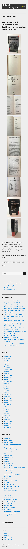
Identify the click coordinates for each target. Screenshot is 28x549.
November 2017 (8, 400)
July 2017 (6, 408)
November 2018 (8, 377)
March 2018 (7, 392)
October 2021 (7, 371)
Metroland (6, 482)
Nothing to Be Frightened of (11, 486)
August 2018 (7, 383)
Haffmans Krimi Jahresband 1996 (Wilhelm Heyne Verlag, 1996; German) (14, 26)
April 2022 (6, 366)
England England (8, 457)
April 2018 (6, 390)
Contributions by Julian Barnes (12, 450)
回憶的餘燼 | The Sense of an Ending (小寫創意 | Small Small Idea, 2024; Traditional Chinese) (15, 333)
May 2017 (6, 411)
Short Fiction (17, 264)
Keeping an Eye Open (9, 471)
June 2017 (6, 410)
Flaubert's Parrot (8, 463)
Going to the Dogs (8, 465)
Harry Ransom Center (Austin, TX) (13, 284)
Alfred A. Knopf (8, 287)
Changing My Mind (9, 448)
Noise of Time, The (9, 484)
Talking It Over (8, 505)
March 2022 (7, 367)
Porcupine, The (8, 492)
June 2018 (6, 387)
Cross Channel (8, 451)
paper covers (5, 264)
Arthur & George (8, 440)
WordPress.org (8, 539)
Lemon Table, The (8, 473)
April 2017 (6, 413)
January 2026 (7, 356)
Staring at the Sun (8, 503)
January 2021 (7, 373)
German (13, 262)
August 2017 (7, 406)
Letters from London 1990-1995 (12, 474)
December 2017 (8, 398)
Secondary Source (8, 497)
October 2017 (7, 402)
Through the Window (9, 507)
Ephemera (6, 459)
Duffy (9, 262)
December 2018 (8, 375)
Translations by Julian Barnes (12, 511)
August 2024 (7, 358)
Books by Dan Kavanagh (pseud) (17, 261)
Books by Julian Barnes (10, 446)
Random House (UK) (9, 286)
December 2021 (8, 369)
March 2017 (7, 415)
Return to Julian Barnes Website (12, 282)
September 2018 (8, 381)
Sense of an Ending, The (10, 499)
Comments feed (8, 537)
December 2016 (8, 421)
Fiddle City (6, 461)
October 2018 (7, 379)
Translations (4, 262)
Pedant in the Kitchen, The (11, 490)
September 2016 (8, 427)
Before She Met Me (9, 442)
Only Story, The (8, 488)
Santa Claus (11, 264)
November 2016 (8, 423)
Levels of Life (7, 476)
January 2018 (7, 396)
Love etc (6, 478)
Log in (5, 533)
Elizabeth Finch (8, 455)
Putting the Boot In (9, 495)
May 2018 (6, 389)
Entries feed (7, 535)
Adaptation (7, 438)
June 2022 (6, 362)
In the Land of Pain (9, 469)
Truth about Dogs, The (10, 513)
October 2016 (7, 425)
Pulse (5, 494)
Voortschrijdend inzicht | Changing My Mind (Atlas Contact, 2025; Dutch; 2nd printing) (14, 316)
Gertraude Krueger (19, 262)
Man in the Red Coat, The (10, 480)
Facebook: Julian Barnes (10, 289)
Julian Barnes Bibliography (8, 545)
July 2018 (6, 385)
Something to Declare (9, 501)
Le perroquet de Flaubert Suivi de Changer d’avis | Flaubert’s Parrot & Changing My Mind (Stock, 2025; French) (14, 306)
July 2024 (6, 360)
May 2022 (6, 364)
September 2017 (8, 404)
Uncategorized (8, 515)
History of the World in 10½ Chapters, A (14, 467)
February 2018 (7, 394)
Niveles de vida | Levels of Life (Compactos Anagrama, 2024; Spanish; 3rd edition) (14, 339)
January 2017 (7, 419)
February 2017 (7, 417)
